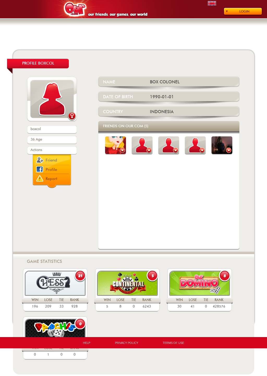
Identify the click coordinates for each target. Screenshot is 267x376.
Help (86, 342)
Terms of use (173, 342)
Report (51, 179)
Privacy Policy (126, 342)
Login (244, 11)
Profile (51, 170)
